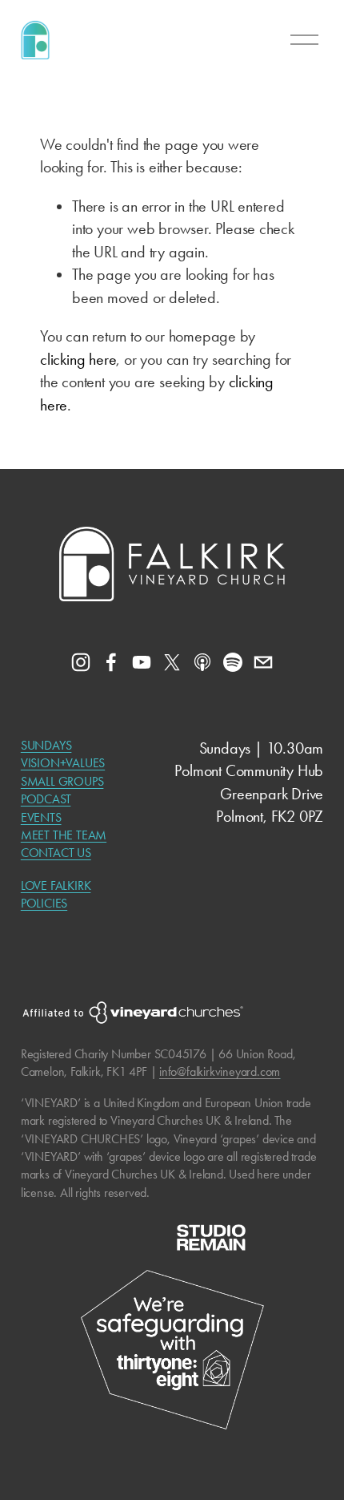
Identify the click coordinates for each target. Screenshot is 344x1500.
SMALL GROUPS (62, 781)
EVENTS (41, 817)
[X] (172, 662)
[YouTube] (141, 662)
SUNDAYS (46, 745)
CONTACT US (56, 852)
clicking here (78, 359)
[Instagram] (80, 662)
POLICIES (44, 903)
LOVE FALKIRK (56, 885)
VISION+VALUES (63, 762)
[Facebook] (111, 662)
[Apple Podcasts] (202, 662)
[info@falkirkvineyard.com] (263, 662)
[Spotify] (232, 662)
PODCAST (46, 799)
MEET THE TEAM (63, 835)
